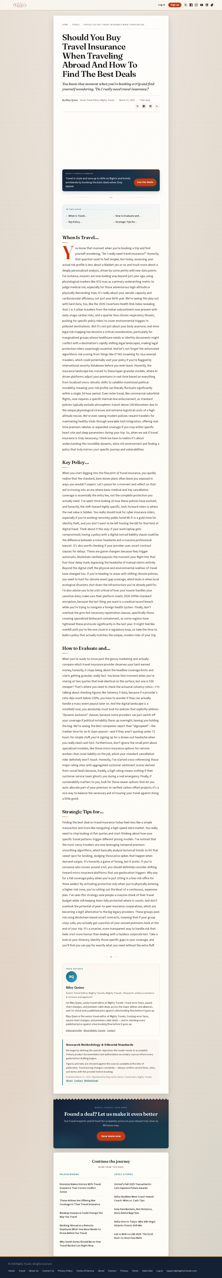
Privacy (124, 1271)
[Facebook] (191, 4)
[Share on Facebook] (144, 106)
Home (65, 24)
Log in (161, 4)
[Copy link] (157, 106)
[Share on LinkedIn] (150, 106)
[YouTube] (201, 4)
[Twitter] (185, 4)
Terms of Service (85, 1271)
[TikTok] (212, 4)
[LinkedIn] (206, 4)
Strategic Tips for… (126, 222)
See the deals (145, 182)
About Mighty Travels (94, 1030)
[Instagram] (196, 4)
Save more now (111, 1136)
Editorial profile (74, 1030)
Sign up (175, 4)
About (69, 1080)
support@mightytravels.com (181, 1271)
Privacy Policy (65, 1271)
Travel (76, 24)
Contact (111, 1030)
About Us (34, 1271)
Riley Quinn (71, 100)
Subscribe (147, 1271)
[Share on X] (137, 106)
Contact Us (48, 1271)
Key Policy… (75, 222)
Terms (135, 1271)
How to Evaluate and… (128, 216)
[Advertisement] (111, 140)
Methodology (91, 1080)
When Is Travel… (78, 216)
